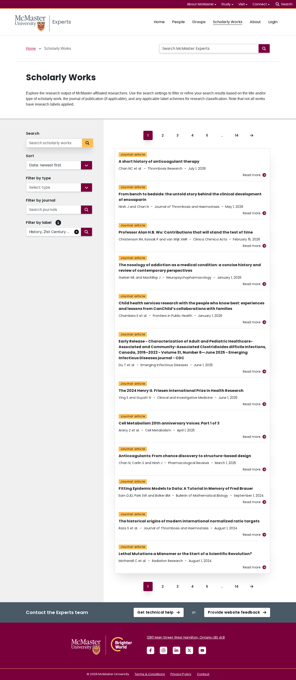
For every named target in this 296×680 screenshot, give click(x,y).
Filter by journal (40, 200)
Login (273, 22)
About (255, 22)
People (178, 22)
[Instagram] (163, 650)
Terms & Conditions (150, 674)
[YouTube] (202, 650)
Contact (203, 674)
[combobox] (29, 165)
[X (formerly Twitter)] (189, 650)
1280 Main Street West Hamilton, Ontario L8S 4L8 (186, 637)
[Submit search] (264, 48)
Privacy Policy (180, 674)
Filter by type (38, 178)
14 (236, 135)
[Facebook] (150, 650)
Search (32, 133)
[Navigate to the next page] (251, 135)
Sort (30, 156)
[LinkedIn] (176, 650)
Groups (199, 22)
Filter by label (38, 222)
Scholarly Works (227, 22)
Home (159, 22)
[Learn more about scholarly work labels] (58, 222)
